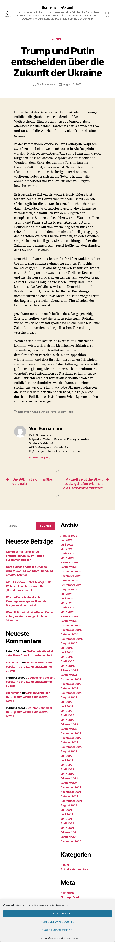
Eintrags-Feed (69, 897)
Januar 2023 (68, 728)
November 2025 (71, 576)
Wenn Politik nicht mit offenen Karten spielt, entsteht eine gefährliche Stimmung (30, 616)
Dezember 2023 (70, 679)
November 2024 (71, 630)
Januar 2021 (68, 836)
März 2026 (67, 558)
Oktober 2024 (69, 634)
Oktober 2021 (69, 796)
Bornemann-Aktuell (57, 7)
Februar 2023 (69, 724)
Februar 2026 (69, 562)
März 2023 (67, 719)
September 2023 (71, 693)
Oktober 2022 (69, 742)
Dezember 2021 (70, 787)
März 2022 (67, 773)
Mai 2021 (66, 818)
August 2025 (68, 589)
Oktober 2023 (69, 688)
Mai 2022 (66, 764)
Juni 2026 (67, 544)
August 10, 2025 (72, 84)
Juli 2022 (66, 755)
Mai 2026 (66, 549)
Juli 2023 (66, 702)
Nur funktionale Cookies (57, 921)
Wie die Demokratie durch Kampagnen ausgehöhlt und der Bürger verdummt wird (26, 601)
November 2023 (71, 684)
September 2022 (71, 746)
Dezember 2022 (70, 733)
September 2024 (71, 639)
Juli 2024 (66, 648)
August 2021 (68, 805)
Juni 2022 (66, 760)
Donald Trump (48, 411)
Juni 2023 (67, 706)
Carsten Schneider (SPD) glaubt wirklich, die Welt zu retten (28, 696)
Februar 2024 (69, 670)
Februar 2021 (69, 832)
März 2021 (67, 827)
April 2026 (67, 553)
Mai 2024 (66, 657)
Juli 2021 (66, 809)
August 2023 (68, 697)
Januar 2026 (68, 567)
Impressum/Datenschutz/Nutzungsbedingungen (59, 938)
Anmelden (67, 892)
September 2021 (71, 800)
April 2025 (67, 607)
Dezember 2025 (70, 571)
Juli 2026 (66, 540)
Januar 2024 (68, 675)
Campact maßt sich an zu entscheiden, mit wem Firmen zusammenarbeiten (25, 555)
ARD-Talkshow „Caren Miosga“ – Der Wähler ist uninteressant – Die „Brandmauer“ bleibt (29, 586)
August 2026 (68, 535)
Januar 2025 (68, 621)
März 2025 (67, 612)
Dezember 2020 (71, 841)
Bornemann (48, 84)
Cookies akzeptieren (57, 913)
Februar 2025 (69, 616)
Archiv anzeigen (39, 457)
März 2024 (67, 666)
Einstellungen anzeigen (57, 930)
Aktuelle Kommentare (74, 869)
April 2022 (67, 769)
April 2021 (67, 823)
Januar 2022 (68, 782)
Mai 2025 (66, 603)
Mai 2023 (66, 710)
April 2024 (67, 661)
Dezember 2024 (70, 625)
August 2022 (68, 751)
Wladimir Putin (65, 411)
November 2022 (70, 737)
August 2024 (68, 643)
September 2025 (71, 585)
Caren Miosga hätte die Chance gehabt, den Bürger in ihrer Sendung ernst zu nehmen (29, 571)
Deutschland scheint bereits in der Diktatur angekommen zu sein (29, 666)
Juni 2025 (67, 598)
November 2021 (70, 791)
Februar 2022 (69, 778)
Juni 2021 (66, 814)
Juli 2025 (66, 594)
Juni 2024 (67, 652)
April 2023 (67, 715)
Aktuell (57, 39)
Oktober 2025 (69, 580)
